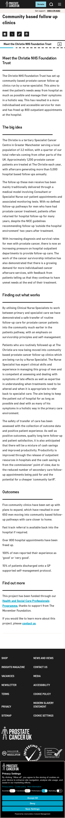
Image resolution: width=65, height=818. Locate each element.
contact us (29, 623)
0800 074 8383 (53, 11)
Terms (5, 694)
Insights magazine (13, 667)
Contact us (40, 667)
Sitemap (6, 715)
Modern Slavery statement (43, 704)
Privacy (6, 706)
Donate (40, 4)
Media (37, 676)
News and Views (43, 658)
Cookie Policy (42, 694)
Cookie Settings (43, 715)
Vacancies (8, 676)
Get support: (40, 11)
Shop (5, 658)
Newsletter (9, 685)
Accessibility (41, 685)
